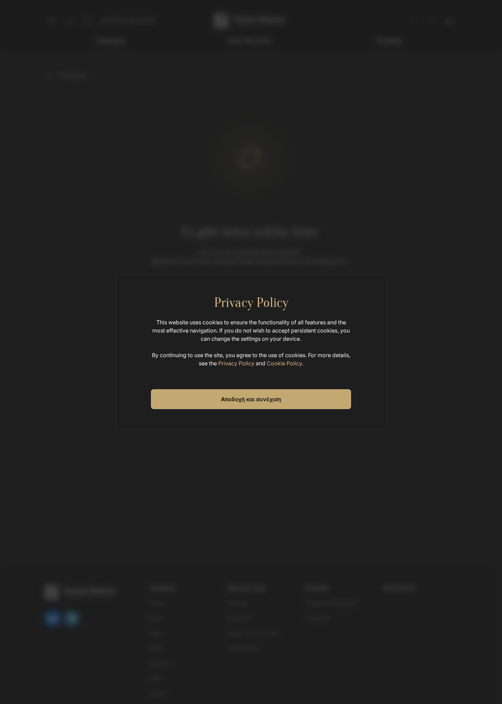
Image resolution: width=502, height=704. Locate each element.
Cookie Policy (284, 363)
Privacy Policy (236, 363)
